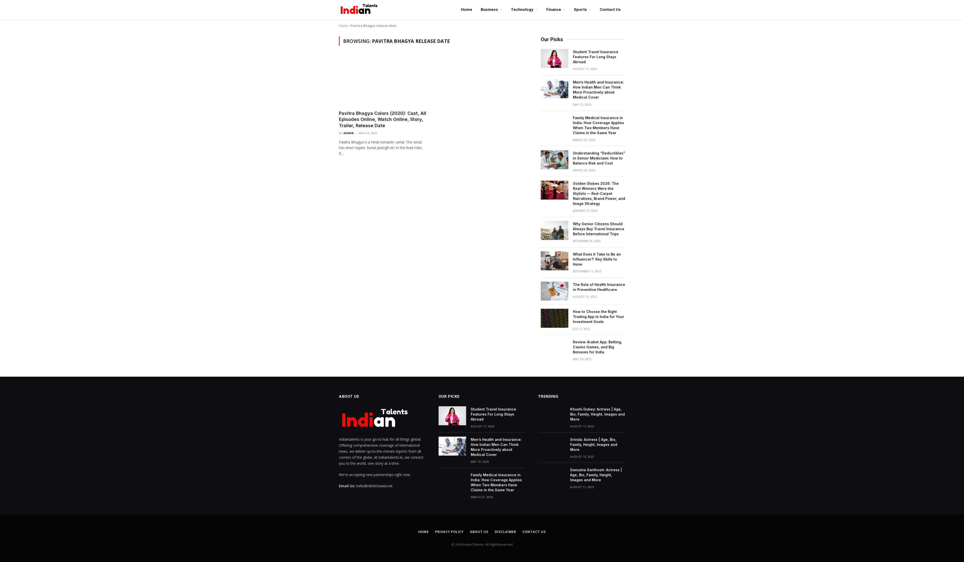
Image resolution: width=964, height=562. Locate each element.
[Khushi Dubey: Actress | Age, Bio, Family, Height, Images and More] (552, 415)
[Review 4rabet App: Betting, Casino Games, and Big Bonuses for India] (554, 348)
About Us (479, 531)
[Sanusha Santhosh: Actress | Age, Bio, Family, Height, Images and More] (552, 476)
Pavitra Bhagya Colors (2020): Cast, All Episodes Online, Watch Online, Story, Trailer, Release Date (382, 119)
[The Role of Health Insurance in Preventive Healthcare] (554, 291)
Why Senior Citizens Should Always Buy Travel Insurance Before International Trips (598, 229)
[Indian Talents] (360, 9)
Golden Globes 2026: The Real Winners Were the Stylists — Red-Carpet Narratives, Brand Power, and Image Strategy (599, 193)
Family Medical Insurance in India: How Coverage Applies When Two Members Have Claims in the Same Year (598, 125)
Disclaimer (505, 531)
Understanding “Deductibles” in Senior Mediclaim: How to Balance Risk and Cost (599, 158)
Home (466, 9)
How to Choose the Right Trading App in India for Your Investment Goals (598, 316)
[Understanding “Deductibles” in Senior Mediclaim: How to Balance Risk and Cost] (554, 159)
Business (489, 9)
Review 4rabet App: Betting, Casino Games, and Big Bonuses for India (597, 347)
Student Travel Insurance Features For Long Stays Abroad (595, 57)
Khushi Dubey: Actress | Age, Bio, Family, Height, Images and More (597, 414)
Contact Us (610, 9)
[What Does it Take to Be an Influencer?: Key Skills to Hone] (554, 260)
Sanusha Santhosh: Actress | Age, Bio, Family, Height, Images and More (596, 475)
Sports (580, 9)
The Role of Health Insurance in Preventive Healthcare (599, 287)
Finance (553, 9)
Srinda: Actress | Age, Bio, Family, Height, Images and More (593, 444)
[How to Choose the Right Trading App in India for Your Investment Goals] (554, 318)
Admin (348, 133)
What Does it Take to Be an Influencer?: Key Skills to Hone (597, 259)
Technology (522, 9)
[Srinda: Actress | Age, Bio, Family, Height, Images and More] (552, 446)
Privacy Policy (449, 531)
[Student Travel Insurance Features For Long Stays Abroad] (554, 58)
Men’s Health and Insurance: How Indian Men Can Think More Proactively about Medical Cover (598, 89)
